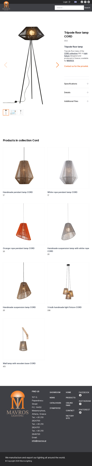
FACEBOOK (84, 392)
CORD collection (71, 53)
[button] (57, 65)
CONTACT (70, 411)
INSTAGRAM (85, 401)
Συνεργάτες (55, 408)
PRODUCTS (70, 398)
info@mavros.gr (39, 441)
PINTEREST (84, 409)
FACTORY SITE (70, 417)
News (52, 398)
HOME (68, 392)
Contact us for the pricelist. (76, 66)
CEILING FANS (69, 404)
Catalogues (55, 403)
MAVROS (70, 61)
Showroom (55, 392)
